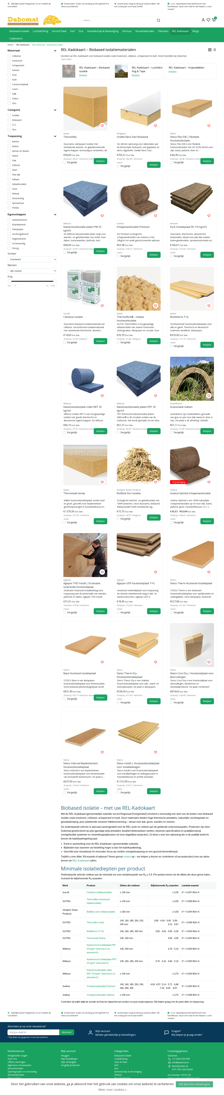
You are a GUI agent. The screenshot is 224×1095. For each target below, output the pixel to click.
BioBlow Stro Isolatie (129, 493)
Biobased (16, 120)
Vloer (14, 169)
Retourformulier (15, 1068)
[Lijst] (214, 50)
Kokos (15, 98)
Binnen (15, 141)
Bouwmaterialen (144, 31)
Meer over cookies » (112, 1090)
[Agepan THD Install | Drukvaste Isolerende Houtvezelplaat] (85, 555)
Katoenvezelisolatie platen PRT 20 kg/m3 (136, 408)
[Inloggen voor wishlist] (102, 125)
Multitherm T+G (179, 317)
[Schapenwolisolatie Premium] (139, 199)
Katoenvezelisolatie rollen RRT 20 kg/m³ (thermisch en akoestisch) (101, 974)
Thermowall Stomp (96, 938)
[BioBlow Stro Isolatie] (139, 465)
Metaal (15, 193)
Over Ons (12, 1058)
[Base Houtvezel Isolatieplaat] (85, 645)
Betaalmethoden (16, 1074)
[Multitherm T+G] (192, 289)
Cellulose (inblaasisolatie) (99, 892)
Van (9, 285)
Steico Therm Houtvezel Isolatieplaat (191, 583)
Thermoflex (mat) (95, 922)
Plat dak (16, 174)
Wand (15, 155)
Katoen (15, 70)
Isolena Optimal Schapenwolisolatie (190, 493)
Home (10, 44)
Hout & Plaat (59, 31)
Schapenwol (18, 65)
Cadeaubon (16, 38)
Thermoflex (70, 137)
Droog (15, 248)
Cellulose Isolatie (73, 317)
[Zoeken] (158, 20)
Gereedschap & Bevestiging (103, 31)
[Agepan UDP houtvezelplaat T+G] (139, 555)
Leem (15, 89)
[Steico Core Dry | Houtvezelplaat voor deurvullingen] (192, 645)
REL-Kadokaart (80, 860)
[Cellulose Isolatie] (85, 289)
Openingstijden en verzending (22, 1071)
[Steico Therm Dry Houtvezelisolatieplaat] (139, 645)
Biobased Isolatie (19, 31)
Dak (14, 160)
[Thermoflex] (85, 109)
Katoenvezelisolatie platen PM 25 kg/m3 (82, 228)
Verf (72, 31)
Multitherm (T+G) (95, 931)
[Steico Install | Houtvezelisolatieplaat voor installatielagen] (139, 735)
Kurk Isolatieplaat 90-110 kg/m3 (188, 227)
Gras (14, 74)
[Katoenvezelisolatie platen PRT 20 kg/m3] (139, 379)
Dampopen (17, 229)
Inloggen (65, 1055)
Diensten (163, 31)
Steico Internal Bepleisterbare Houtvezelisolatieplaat (80, 765)
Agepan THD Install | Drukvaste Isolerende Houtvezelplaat (81, 585)
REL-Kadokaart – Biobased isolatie (47, 44)
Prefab (15, 207)
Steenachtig (18, 198)
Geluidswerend (19, 219)
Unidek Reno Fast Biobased (132, 137)
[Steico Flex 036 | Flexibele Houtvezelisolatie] (192, 109)
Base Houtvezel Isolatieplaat (79, 673)
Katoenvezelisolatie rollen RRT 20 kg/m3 (82, 408)
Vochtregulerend (20, 234)
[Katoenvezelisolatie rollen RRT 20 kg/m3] (85, 379)
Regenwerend (19, 238)
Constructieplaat (20, 84)
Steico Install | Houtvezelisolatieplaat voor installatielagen (138, 765)
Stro (14, 103)
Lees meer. (66, 59)
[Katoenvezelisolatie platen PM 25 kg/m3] (85, 199)
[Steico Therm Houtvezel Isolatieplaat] (192, 555)
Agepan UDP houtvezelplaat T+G (136, 583)
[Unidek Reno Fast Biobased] (139, 109)
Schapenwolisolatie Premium (133, 227)
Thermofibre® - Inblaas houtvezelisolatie (130, 318)
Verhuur (127, 31)
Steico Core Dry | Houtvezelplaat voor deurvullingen (192, 675)
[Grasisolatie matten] (192, 379)
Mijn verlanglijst (68, 1062)
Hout (14, 188)
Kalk (14, 93)
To (47, 285)
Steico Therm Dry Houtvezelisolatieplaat (129, 675)
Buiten (15, 146)
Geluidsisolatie (19, 184)
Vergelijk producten (70, 1065)
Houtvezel (17, 60)
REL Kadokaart (180, 31)
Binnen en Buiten (20, 151)
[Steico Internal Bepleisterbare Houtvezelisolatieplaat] (85, 735)
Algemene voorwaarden (19, 1065)
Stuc (81, 31)
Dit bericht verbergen (194, 1084)
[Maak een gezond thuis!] (34, 20)
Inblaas (15, 179)
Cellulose (16, 55)
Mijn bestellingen (69, 1058)
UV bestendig (18, 243)
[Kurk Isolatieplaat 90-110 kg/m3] (192, 199)
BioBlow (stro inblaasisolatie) (101, 911)
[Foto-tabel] (210, 50)
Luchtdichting (40, 31)
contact (127, 856)
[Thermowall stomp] (85, 465)
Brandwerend (18, 224)
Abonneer (67, 1032)
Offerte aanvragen (17, 1062)
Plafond (16, 165)
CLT (14, 124)
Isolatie (15, 115)
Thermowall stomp (74, 493)
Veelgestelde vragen (17, 1055)
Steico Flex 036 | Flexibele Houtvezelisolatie (184, 138)
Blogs (195, 31)
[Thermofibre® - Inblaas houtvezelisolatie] (139, 289)
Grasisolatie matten (181, 407)
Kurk (14, 79)
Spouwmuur (18, 203)
